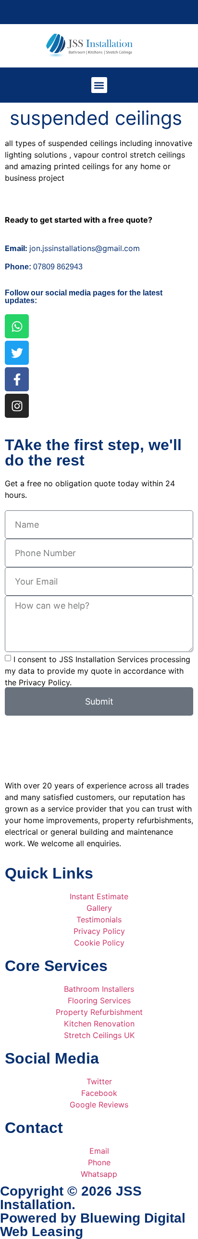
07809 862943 (45, 267)
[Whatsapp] (17, 326)
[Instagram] (17, 406)
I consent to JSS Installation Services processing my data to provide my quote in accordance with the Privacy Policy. (97, 670)
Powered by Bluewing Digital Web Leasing (93, 1225)
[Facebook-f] (17, 379)
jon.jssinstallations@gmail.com (72, 248)
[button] (99, 85)
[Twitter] (17, 353)
